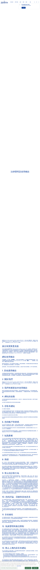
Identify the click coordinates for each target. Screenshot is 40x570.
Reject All (35, 567)
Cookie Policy (19, 565)
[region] (20, 565)
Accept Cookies (28, 567)
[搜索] (34, 2)
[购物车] (36, 2)
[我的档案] (38, 2)
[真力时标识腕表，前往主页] (4, 2)
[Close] (38, 563)
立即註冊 (23, 7)
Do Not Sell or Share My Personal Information (9, 567)
